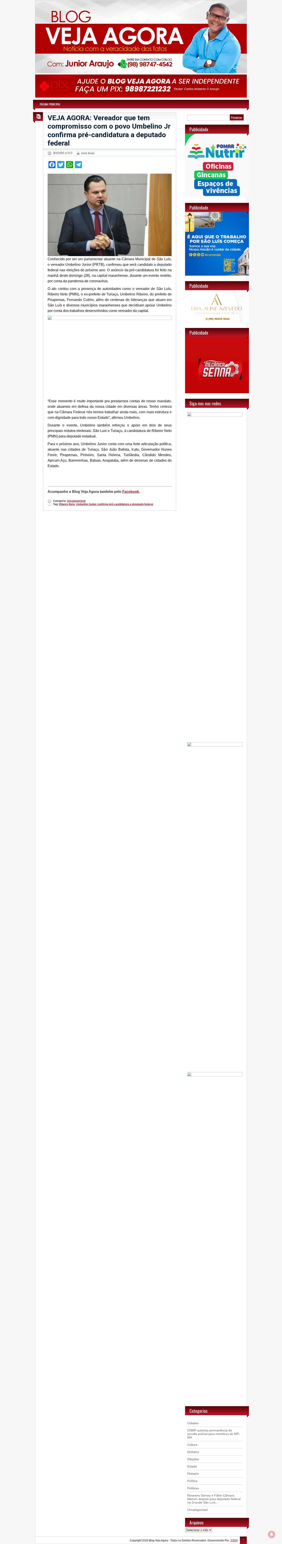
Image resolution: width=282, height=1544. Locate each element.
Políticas (193, 1488)
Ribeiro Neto (67, 504)
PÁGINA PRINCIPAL (50, 104)
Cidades (193, 1423)
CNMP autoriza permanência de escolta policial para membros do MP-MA (213, 1434)
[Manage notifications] (271, 1534)
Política (192, 1481)
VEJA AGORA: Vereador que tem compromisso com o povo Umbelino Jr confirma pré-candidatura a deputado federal (109, 130)
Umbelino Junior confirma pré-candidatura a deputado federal (114, 504)
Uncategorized (76, 501)
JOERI (234, 1540)
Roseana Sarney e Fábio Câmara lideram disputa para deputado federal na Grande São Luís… (214, 1499)
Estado (192, 1466)
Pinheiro (193, 1473)
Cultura (192, 1444)
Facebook (130, 491)
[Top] (243, 1540)
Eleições (193, 1459)
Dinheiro (193, 1452)
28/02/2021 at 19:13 (62, 153)
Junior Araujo (87, 153)
